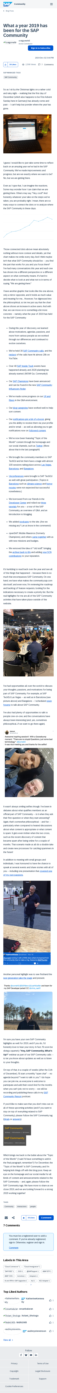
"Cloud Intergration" (31, 1267)
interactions (21, 1207)
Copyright (14, 1371)
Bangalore (29, 469)
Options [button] (29, 53)
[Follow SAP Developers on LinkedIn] (36, 1355)
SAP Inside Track (25, 366)
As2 (32, 1281)
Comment (13, 1248)
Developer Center (17, 503)
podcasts (24, 522)
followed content (37, 430)
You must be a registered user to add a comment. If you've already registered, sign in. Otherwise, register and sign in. (27, 1239)
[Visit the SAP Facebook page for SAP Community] (21, 1355)
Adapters (32, 1276)
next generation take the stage (17, 978)
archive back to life (21, 552)
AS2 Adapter (43, 1281)
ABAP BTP (46, 1271)
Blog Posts (10, 11)
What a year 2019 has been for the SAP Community (25, 30)
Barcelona (14, 469)
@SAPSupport (32, 1271)
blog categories (20, 408)
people (33, 1207)
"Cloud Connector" (12, 1267)
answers (17, 1119)
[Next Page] (31, 1285)
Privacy (14, 1363)
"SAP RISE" (8, 1271)
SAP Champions (20, 381)
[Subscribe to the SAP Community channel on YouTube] (31, 1355)
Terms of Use (43, 1363)
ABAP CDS (8, 1276)
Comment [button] (46, 1218)
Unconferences (16, 476)
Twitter (39, 446)
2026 (20, 1271)
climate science (34, 484)
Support (42, 1379)
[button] (5, 64)
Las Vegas (46, 465)
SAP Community (11, 77)
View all (7, 1340)
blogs (7, 1119)
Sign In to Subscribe (40, 48)
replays (12, 355)
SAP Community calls (33, 351)
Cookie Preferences (14, 1386)
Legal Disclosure (42, 1371)
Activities (20, 1276)
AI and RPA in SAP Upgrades (15, 1281)
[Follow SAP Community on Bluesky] (26, 1355)
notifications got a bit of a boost (28, 419)
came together (39, 537)
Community (19, 4)
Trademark (14, 1379)
